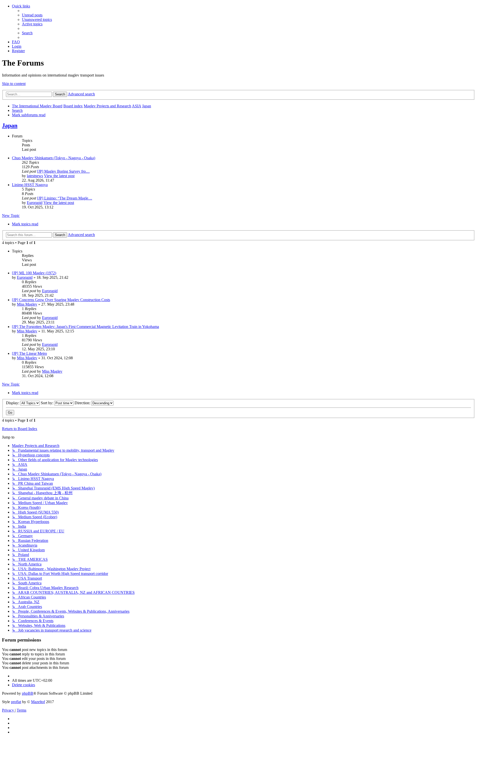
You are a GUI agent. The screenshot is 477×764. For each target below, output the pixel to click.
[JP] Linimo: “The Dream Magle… (64, 198)
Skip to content (14, 83)
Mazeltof (38, 702)
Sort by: (47, 403)
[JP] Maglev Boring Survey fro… (63, 171)
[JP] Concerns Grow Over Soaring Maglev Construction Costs (61, 300)
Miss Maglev (27, 304)
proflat (16, 702)
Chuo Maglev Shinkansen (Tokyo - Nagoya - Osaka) (53, 158)
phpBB (27, 693)
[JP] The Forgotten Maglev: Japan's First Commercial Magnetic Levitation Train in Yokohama (85, 326)
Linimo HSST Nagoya (30, 185)
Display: (13, 403)
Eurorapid (34, 203)
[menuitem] (32, 15)
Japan (9, 125)
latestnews (35, 176)
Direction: (83, 403)
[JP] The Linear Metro (29, 353)
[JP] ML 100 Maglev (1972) (34, 273)
